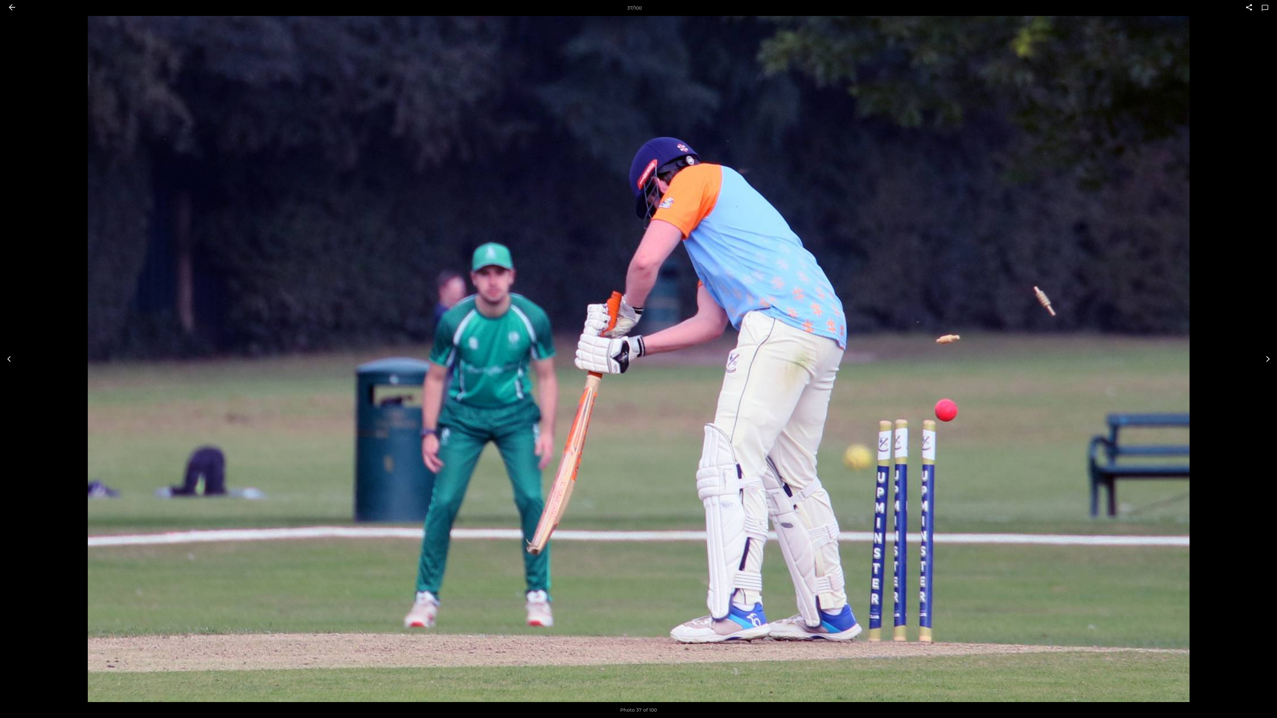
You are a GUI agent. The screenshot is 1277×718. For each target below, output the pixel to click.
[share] (1249, 8)
